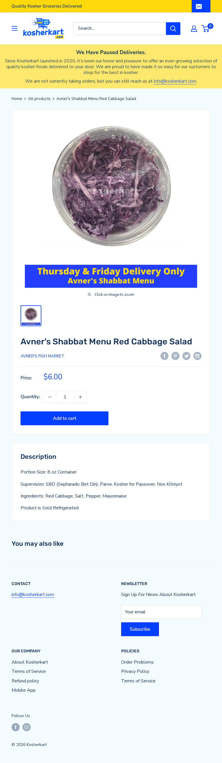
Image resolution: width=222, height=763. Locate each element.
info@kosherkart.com (175, 81)
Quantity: (30, 396)
